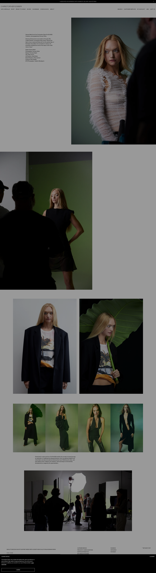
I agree (18, 570)
